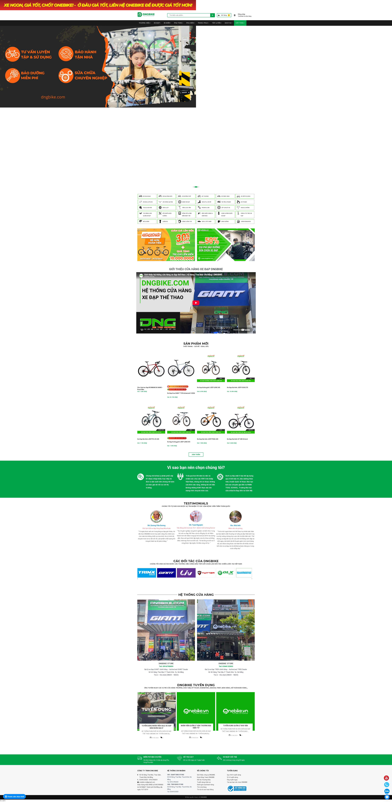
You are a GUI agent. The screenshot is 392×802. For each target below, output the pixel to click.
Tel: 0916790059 (166, 666)
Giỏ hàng (225, 15)
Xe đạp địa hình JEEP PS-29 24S (148, 439)
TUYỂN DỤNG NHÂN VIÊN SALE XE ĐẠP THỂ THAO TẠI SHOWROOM (196, 727)
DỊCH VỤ (228, 23)
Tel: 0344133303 (226, 666)
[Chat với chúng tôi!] (387, 797)
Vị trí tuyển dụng (232, 777)
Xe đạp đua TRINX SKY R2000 (21, 794)
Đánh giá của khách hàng (205, 784)
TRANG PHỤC (203, 23)
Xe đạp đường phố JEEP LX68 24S (178, 442)
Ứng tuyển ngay (232, 780)
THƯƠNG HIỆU (144, 23)
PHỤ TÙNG (178, 23)
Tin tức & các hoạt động (205, 789)
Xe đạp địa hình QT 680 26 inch (237, 439)
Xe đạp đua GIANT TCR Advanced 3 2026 (181, 393)
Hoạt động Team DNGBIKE (206, 777)
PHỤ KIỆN (190, 23)
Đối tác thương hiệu (204, 780)
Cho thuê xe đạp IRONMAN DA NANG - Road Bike (150, 388)
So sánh (3, 800)
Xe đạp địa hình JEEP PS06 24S (207, 439)
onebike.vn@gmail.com (147, 782)
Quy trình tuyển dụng (234, 775)
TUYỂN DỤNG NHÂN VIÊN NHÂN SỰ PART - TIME (235, 737)
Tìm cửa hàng (201, 787)
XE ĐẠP (157, 23)
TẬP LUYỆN (216, 23)
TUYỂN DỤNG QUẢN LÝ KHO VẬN (156, 726)
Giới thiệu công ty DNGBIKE (206, 775)
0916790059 (153, 780)
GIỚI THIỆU (240, 23)
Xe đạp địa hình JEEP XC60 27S (237, 387)
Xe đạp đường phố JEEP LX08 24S (208, 387)
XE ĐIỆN (167, 23)
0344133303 (143, 780)
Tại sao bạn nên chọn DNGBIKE (237, 782)
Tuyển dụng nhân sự (204, 782)
